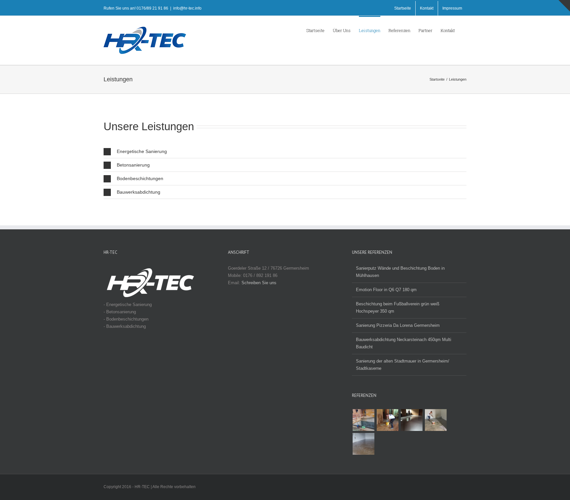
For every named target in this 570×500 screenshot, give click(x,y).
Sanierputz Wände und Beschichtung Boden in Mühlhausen (400, 272)
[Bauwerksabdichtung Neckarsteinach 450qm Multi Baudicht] (363, 420)
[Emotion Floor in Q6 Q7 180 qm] (435, 420)
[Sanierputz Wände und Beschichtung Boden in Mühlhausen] (363, 444)
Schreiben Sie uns (258, 282)
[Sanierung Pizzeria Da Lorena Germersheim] (387, 420)
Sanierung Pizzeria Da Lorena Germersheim (398, 325)
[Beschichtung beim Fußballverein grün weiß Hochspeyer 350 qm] (411, 420)
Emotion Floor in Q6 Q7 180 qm (386, 289)
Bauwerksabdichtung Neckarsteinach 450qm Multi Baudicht (403, 343)
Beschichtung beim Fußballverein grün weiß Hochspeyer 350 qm (397, 307)
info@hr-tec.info (187, 8)
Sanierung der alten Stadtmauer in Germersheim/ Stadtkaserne (402, 365)
